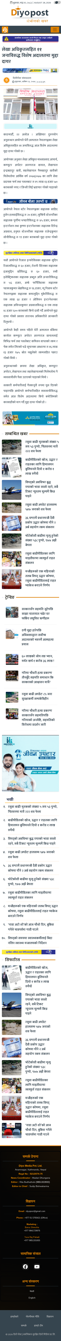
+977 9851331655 (32, 1240)
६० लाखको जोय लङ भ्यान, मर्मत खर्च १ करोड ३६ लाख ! (38, 659)
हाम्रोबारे (14, 1316)
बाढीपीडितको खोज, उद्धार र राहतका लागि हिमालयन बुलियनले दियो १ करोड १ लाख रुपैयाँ (41, 466)
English (32, 1298)
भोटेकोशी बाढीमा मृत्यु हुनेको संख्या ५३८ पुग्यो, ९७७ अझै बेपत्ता (41, 540)
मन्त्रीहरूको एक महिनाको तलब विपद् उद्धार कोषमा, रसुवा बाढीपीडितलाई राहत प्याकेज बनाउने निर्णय (40, 578)
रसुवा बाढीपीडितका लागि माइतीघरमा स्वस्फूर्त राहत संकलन (40, 558)
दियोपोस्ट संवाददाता (22, 78)
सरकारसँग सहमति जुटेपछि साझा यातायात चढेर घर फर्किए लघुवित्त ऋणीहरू (37, 614)
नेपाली (32, 1291)
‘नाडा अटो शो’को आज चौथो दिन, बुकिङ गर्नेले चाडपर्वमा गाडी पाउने (31, 927)
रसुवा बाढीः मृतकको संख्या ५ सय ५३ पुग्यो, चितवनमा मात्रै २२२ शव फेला (42, 446)
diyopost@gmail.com (35, 1211)
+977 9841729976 (32, 1230)
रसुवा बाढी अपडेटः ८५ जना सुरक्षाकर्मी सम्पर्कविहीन (37, 696)
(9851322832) (43, 1182)
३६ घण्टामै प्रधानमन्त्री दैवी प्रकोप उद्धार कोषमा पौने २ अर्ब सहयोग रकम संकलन (40, 522)
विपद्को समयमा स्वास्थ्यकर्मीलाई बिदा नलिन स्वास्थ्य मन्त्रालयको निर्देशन (30, 941)
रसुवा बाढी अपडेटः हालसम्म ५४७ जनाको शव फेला (41, 507)
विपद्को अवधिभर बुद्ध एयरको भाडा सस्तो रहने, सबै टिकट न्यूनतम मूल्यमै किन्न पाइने (41, 489)
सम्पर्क (24, 1325)
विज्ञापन (50, 1316)
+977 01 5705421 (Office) (36, 1218)
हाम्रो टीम (38, 1325)
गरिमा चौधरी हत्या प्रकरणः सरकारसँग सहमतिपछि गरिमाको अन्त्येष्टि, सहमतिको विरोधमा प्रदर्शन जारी (38, 717)
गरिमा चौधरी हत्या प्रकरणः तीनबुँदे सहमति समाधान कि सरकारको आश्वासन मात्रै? (37, 677)
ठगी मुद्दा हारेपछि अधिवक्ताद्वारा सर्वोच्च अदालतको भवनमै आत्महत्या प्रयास (38, 637)
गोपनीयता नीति (32, 1316)
